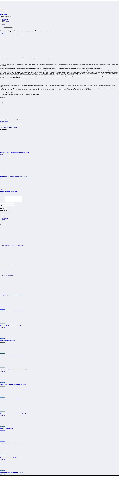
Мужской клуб (3, 8)
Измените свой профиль (17, 119)
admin (1, 150)
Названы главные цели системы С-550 (6, 428)
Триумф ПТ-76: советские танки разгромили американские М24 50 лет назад (13, 384)
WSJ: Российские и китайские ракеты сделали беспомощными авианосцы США (13, 369)
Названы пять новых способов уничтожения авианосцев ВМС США (11, 472)
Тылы (3, 222)
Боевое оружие (2, 309)
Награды (3, 24)
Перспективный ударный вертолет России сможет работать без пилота (14, 152)
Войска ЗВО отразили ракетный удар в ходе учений (8, 127)
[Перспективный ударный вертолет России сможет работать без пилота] (14, 149)
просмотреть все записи (4, 121)
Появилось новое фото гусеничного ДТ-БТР (9, 191)
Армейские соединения (5, 21)
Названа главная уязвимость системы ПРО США (8, 457)
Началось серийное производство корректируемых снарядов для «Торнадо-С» (13, 413)
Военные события (5, 19)
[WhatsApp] (2, 103)
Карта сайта (4, 18)
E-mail (1, 205)
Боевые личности (4, 23)
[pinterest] (2, 102)
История (3, 20)
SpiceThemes (24, 475)
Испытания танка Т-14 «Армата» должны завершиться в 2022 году (13, 176)
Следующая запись (3, 125)
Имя (1, 203)
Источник (1, 95)
